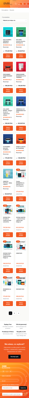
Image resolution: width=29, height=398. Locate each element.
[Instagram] (3, 371)
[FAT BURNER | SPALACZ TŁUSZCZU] (8, 139)
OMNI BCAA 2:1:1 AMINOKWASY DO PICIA (21, 110)
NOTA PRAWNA (18, 395)
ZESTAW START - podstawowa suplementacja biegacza (7, 255)
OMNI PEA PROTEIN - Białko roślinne (7, 183)
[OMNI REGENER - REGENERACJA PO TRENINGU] (21, 67)
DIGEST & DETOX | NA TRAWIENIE (20, 147)
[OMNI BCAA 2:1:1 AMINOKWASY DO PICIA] (21, 101)
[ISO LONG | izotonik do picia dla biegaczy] (21, 32)
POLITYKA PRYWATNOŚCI (8, 395)
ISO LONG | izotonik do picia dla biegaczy (20, 41)
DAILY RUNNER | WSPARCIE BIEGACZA (7, 41)
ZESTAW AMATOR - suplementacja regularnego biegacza (20, 220)
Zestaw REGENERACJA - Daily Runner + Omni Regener (20, 184)
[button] (23, 4)
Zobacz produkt (8, 55)
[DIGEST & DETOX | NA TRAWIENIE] (21, 139)
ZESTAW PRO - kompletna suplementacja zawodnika (7, 220)
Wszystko (12, 10)
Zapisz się (23, 387)
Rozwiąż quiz (14, 356)
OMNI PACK (19, 253)
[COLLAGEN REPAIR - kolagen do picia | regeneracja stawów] (8, 101)
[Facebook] (7, 371)
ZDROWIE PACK (20, 289)
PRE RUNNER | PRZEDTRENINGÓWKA (7, 76)
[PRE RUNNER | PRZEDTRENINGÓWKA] (8, 67)
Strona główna (5, 10)
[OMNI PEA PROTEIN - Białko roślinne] (8, 174)
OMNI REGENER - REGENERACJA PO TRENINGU (21, 76)
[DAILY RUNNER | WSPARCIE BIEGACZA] (8, 32)
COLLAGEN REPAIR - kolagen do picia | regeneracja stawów (7, 112)
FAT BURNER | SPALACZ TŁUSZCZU (6, 148)
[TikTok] (10, 371)
